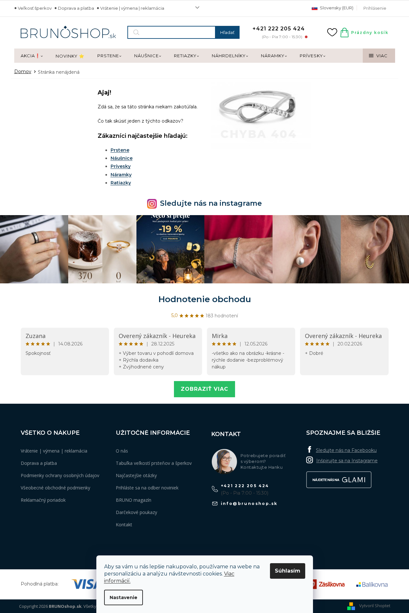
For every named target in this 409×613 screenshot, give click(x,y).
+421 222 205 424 (245, 485)
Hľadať (227, 32)
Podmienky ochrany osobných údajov (60, 475)
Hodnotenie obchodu (204, 299)
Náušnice (122, 158)
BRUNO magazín (133, 500)
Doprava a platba (76, 8)
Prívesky (121, 166)
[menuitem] (31, 56)
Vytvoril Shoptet (374, 605)
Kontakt (124, 524)
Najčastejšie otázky (136, 475)
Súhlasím (287, 571)
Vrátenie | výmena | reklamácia (132, 8)
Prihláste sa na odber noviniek (147, 488)
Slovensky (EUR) (336, 7)
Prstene (120, 150)
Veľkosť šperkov (35, 8)
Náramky (121, 175)
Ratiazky (121, 183)
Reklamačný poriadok (43, 500)
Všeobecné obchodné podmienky (55, 488)
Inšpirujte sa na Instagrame (347, 461)
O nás (122, 451)
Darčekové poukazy (136, 512)
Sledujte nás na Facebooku (346, 450)
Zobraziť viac (204, 389)
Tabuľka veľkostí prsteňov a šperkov (154, 463)
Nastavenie (123, 597)
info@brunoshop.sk (249, 503)
